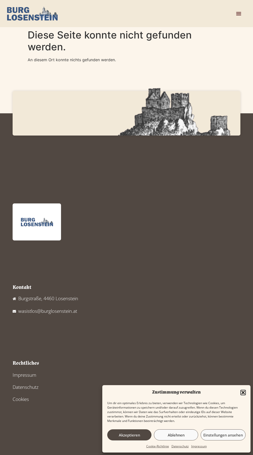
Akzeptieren (129, 435)
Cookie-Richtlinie (157, 446)
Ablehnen (176, 435)
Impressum (199, 446)
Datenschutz (180, 446)
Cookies (21, 399)
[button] (243, 392)
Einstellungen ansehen (223, 435)
